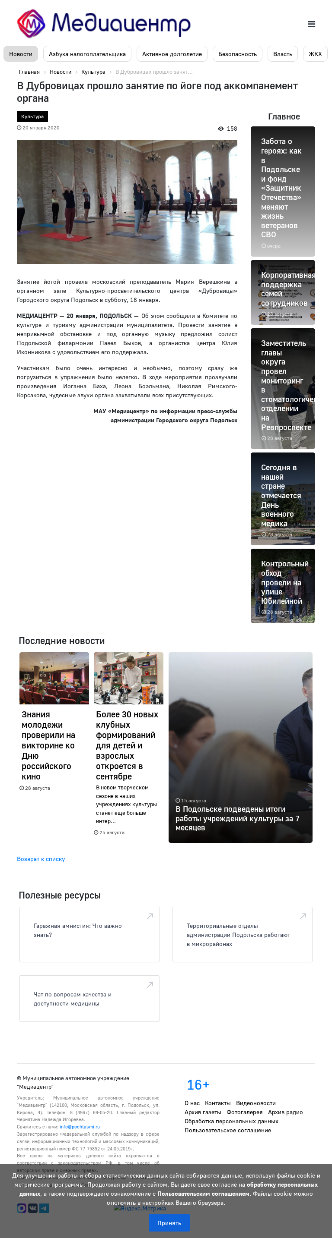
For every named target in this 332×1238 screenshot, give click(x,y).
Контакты (218, 1102)
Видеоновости (256, 1102)
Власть (282, 53)
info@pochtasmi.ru (80, 1126)
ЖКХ (315, 53)
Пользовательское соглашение (228, 1130)
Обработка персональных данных (231, 1121)
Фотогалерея (245, 1111)
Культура (32, 116)
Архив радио (285, 1111)
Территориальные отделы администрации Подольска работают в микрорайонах (238, 934)
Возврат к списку (41, 858)
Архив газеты (203, 1111)
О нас (192, 1102)
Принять (169, 1222)
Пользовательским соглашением (203, 1193)
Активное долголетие (172, 53)
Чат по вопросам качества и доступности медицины (73, 998)
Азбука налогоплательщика (87, 53)
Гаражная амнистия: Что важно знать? (78, 930)
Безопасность (237, 53)
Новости (20, 53)
